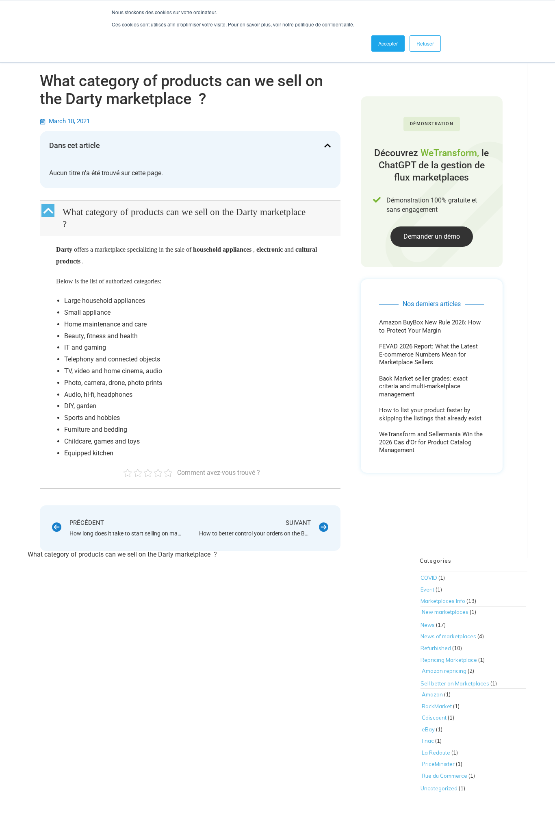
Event (427, 589)
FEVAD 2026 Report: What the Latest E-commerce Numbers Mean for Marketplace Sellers (428, 354)
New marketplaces (445, 612)
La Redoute (436, 752)
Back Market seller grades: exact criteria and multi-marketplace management (423, 386)
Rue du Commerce (444, 775)
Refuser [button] (425, 43)
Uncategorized (439, 788)
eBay (428, 729)
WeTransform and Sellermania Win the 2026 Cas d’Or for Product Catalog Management (431, 442)
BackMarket (437, 706)
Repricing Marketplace (449, 660)
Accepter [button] (388, 43)
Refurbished (436, 648)
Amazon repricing (444, 671)
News (428, 625)
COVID (429, 577)
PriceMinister (438, 764)
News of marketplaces (448, 636)
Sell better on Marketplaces (455, 683)
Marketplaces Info (443, 601)
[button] (327, 145)
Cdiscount (434, 717)
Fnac (428, 740)
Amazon (432, 694)
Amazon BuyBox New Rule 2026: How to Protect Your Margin (430, 326)
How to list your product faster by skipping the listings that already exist (430, 414)
